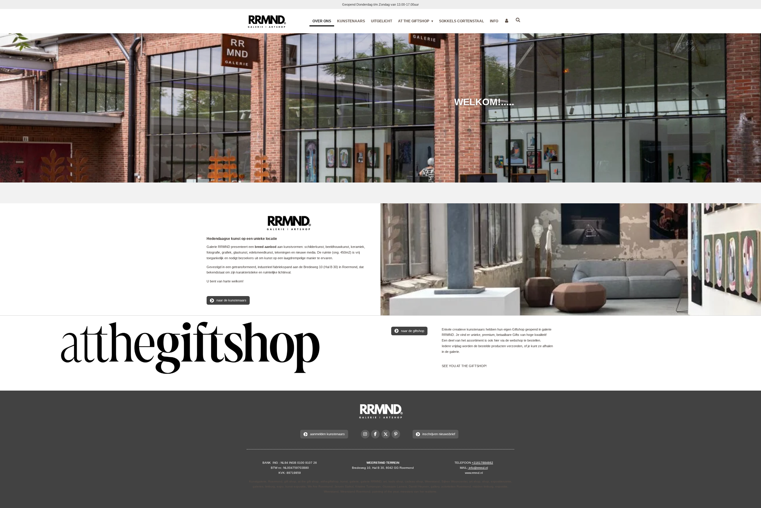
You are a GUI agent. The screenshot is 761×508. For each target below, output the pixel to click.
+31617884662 (482, 462)
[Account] (506, 20)
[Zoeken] (517, 19)
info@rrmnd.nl (478, 467)
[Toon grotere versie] (288, 222)
